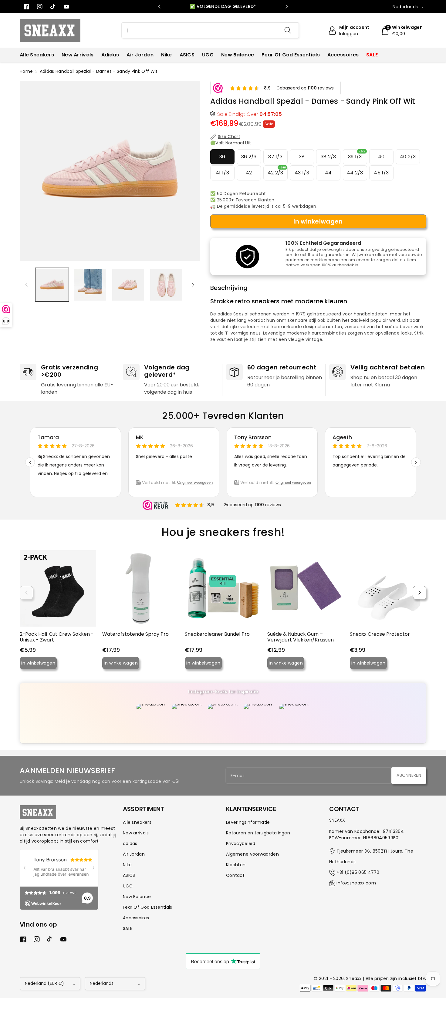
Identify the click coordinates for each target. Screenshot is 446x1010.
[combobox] (210, 30)
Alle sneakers (137, 822)
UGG (128, 886)
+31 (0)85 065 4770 (357, 872)
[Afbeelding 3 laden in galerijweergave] (128, 284)
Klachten (235, 865)
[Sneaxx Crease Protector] (388, 588)
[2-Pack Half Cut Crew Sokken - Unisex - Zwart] (58, 588)
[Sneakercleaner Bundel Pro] (223, 588)
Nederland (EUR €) (44, 983)
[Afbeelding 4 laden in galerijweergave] (166, 284)
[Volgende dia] (287, 6)
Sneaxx (354, 978)
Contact (235, 875)
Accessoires (136, 918)
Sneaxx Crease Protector (380, 634)
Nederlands (101, 983)
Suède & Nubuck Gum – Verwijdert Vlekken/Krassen (300, 637)
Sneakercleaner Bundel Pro (217, 634)
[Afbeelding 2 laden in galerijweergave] (89, 284)
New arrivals (136, 833)
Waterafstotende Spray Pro (135, 634)
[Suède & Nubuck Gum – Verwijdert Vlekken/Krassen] (305, 588)
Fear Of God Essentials (147, 907)
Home (26, 71)
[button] (402, 30)
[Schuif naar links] (26, 284)
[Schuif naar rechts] (193, 284)
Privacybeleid (240, 843)
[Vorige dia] (159, 6)
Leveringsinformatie (248, 822)
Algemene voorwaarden (252, 854)
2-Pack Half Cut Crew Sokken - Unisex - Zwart (57, 637)
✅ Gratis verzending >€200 (223, 6)
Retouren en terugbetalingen (258, 833)
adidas (130, 843)
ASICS (129, 875)
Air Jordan (134, 854)
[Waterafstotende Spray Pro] (140, 588)
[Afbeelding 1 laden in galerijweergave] (52, 284)
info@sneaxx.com (356, 883)
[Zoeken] (288, 30)
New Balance (137, 897)
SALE (127, 928)
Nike (127, 865)
